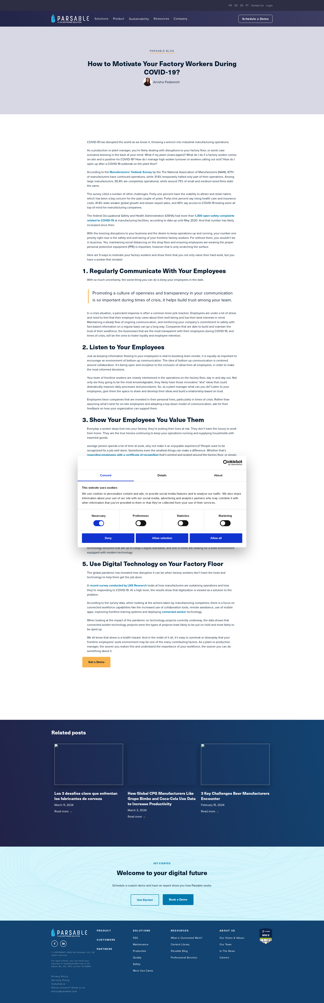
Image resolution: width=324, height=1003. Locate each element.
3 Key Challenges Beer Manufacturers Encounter (235, 795)
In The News (227, 951)
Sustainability (139, 19)
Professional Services (184, 957)
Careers (224, 957)
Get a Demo (96, 662)
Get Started (145, 900)
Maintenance (141, 944)
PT (247, 5)
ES (241, 5)
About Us (227, 930)
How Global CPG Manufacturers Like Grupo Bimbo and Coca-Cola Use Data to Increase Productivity (162, 798)
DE (236, 5)
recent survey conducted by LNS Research (118, 585)
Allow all (216, 538)
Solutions (101, 18)
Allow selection (162, 538)
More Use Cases (143, 970)
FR (230, 5)
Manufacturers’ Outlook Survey (131, 172)
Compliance (58, 983)
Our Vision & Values (232, 938)
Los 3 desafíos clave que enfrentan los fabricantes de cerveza (85, 795)
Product (118, 18)
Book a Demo (178, 899)
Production (139, 951)
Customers (106, 940)
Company (181, 18)
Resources (161, 18)
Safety (137, 964)
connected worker (174, 612)
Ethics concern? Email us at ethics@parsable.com (68, 989)
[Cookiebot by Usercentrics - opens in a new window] (225, 462)
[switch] (141, 523)
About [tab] (218, 475)
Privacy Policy (59, 976)
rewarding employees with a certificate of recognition (123, 455)
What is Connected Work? (186, 938)
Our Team (225, 944)
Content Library (180, 944)
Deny (108, 538)
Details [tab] (162, 475)
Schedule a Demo (255, 19)
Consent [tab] (105, 475)
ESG (135, 938)
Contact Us (257, 5)
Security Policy (60, 980)
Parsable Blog (162, 50)
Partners (104, 949)
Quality (137, 957)
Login (269, 5)
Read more (63, 811)
